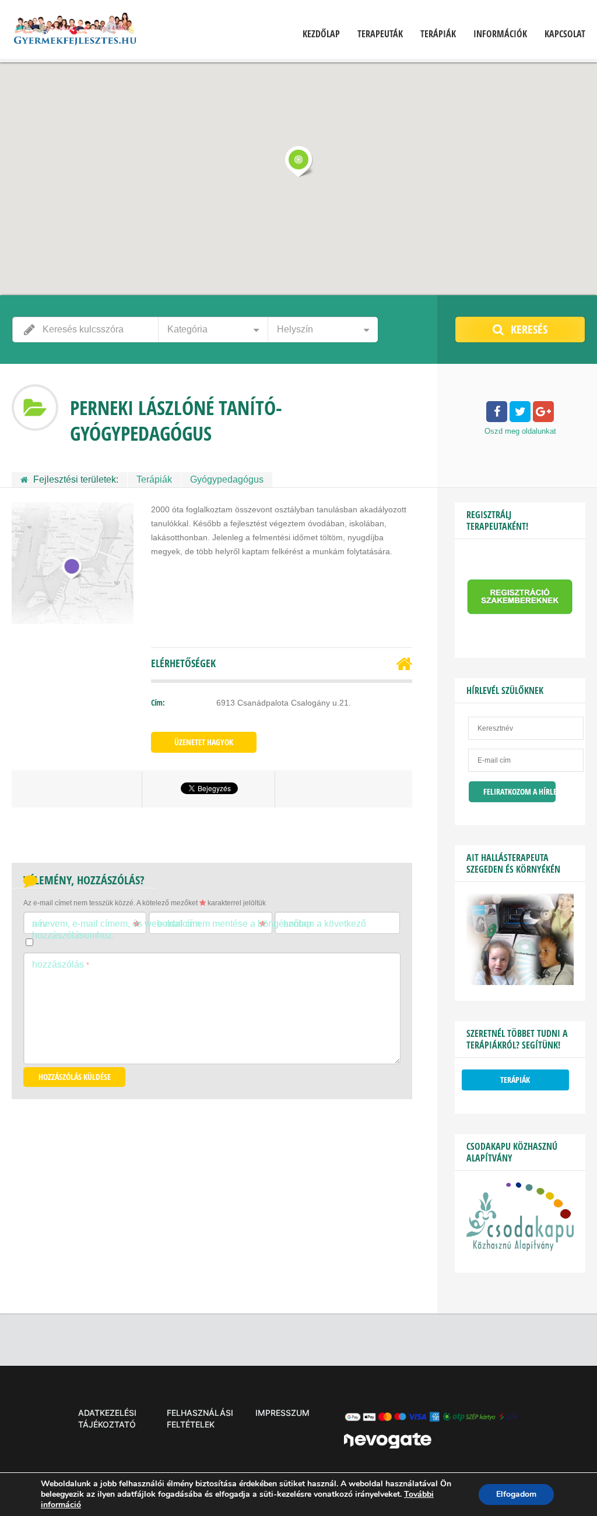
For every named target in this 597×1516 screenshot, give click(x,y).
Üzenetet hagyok (203, 742)
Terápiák (438, 34)
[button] (298, 161)
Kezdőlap (321, 34)
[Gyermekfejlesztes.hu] (75, 31)
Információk (500, 34)
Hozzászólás (60, 964)
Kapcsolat (565, 34)
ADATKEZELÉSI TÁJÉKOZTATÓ (107, 1418)
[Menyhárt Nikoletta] (520, 982)
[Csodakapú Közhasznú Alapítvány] (520, 1248)
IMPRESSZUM (282, 1413)
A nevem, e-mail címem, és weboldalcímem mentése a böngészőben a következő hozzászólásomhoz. (199, 929)
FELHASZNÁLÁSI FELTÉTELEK (200, 1418)
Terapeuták (380, 34)
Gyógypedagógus (227, 479)
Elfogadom (516, 1494)
